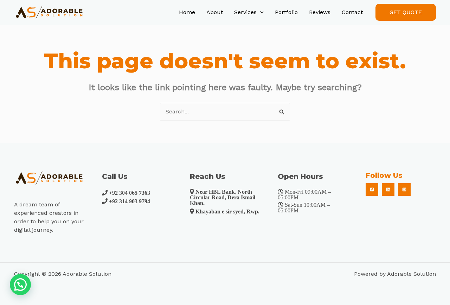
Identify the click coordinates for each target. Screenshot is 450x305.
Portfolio (286, 12)
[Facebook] (372, 189)
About (214, 12)
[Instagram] (404, 189)
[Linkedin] (388, 189)
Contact (352, 12)
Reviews (319, 12)
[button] (405, 12)
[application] (260, 12)
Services (245, 12)
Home (187, 12)
